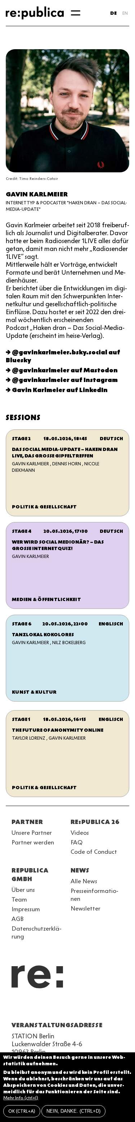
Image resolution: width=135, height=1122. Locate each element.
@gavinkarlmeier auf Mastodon (65, 370)
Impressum (26, 909)
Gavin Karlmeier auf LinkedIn (60, 390)
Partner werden (33, 842)
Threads (93, 1008)
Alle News (84, 881)
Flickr (80, 1008)
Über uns (23, 889)
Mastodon (54, 1008)
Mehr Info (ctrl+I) (20, 1097)
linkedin (67, 1008)
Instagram (28, 1008)
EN (125, 13)
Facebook (106, 1008)
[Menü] (75, 13)
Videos (80, 832)
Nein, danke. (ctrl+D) (73, 1111)
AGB (18, 918)
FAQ (76, 842)
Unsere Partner (32, 832)
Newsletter (85, 908)
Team (19, 899)
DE (113, 13)
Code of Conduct (94, 851)
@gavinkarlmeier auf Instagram (65, 380)
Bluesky (41, 1008)
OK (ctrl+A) (21, 1111)
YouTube (16, 1008)
